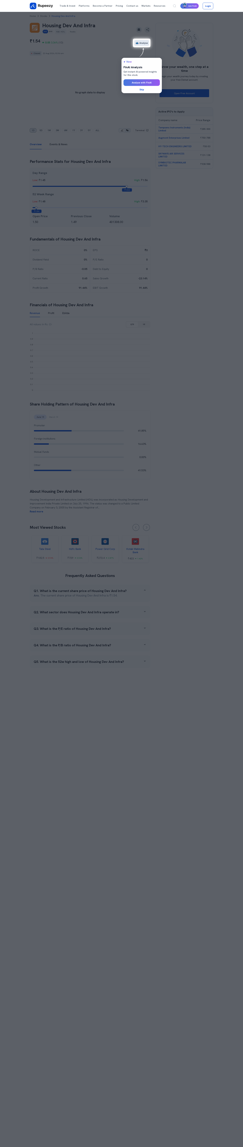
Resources (159, 5)
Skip (142, 89)
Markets (146, 5)
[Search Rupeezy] (174, 6)
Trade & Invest (67, 5)
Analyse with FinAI (142, 82)
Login (208, 5)
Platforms (84, 5)
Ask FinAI (192, 6)
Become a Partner (102, 5)
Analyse (143, 42)
